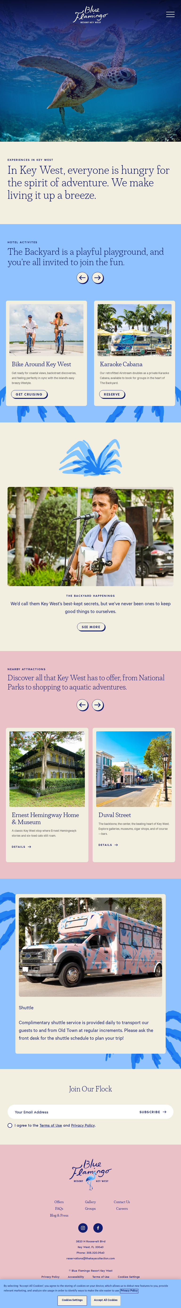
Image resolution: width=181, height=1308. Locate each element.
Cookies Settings (72, 1300)
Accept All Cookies (105, 1300)
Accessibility (76, 1277)
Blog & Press (59, 1216)
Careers (122, 1209)
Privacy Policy (83, 1125)
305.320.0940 (95, 1253)
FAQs (59, 1209)
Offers (59, 1202)
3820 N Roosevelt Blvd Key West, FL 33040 (90, 1244)
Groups (90, 1209)
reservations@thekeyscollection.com (90, 1258)
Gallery (90, 1202)
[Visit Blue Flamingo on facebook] (98, 1228)
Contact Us (122, 1202)
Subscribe (150, 1111)
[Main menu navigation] (170, 14)
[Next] (98, 278)
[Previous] (83, 278)
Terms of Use (51, 1125)
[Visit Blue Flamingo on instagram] (83, 1228)
